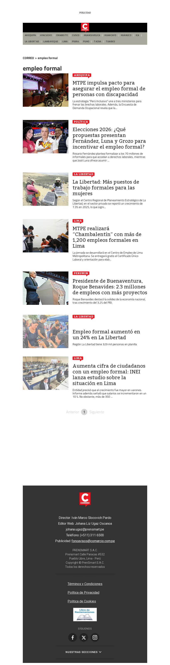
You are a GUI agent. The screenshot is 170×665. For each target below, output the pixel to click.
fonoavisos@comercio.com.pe (93, 541)
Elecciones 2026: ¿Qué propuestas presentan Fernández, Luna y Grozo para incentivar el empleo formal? (109, 138)
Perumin (81, 273)
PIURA (75, 41)
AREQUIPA (30, 35)
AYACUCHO (46, 35)
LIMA (65, 41)
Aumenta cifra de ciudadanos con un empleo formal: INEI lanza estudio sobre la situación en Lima (109, 374)
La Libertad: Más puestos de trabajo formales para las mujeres (106, 187)
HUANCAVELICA (92, 35)
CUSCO (76, 35)
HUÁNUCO (126, 35)
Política (81, 121)
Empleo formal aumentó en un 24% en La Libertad (106, 334)
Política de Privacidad (83, 593)
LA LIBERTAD (32, 41)
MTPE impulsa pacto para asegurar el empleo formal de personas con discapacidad (109, 88)
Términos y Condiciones (85, 584)
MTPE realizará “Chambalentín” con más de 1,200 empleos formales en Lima (107, 237)
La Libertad (83, 174)
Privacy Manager (85, 576)
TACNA (97, 41)
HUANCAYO (110, 35)
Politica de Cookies (82, 601)
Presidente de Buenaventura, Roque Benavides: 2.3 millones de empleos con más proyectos (110, 287)
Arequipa (82, 75)
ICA (137, 35)
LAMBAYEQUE (50, 41)
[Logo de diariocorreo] (85, 28)
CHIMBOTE (62, 35)
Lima (78, 220)
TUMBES (110, 41)
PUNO (86, 41)
